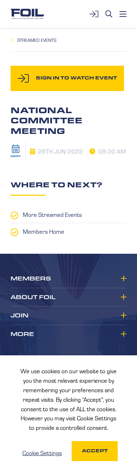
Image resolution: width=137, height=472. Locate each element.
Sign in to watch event (76, 78)
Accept (95, 450)
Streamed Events (36, 40)
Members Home (43, 231)
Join (19, 315)
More (22, 334)
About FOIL (33, 297)
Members (31, 279)
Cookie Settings (42, 452)
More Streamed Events (52, 214)
